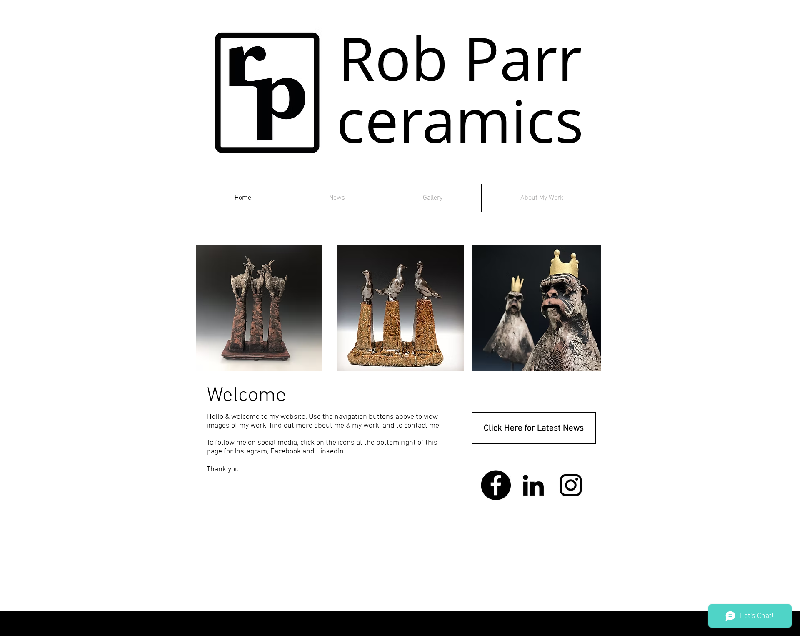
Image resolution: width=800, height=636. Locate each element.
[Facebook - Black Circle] (496, 485)
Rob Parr (460, 58)
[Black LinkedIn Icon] (533, 485)
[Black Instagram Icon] (571, 485)
